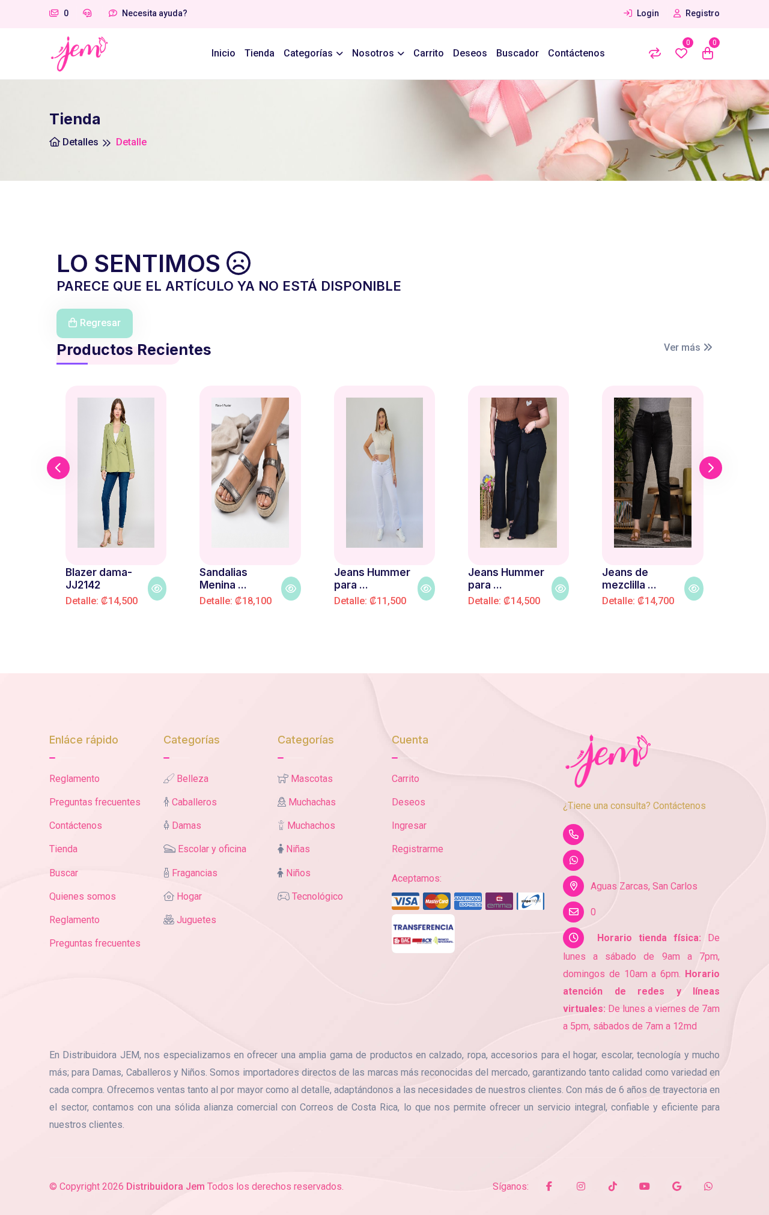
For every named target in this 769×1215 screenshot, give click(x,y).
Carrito (428, 53)
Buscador (517, 53)
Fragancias (194, 873)
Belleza (192, 778)
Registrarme (417, 849)
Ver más (683, 347)
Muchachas (312, 802)
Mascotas (312, 778)
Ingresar (409, 825)
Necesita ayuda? (153, 13)
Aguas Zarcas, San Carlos (644, 886)
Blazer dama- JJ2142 (98, 578)
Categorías (308, 53)
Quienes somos (82, 896)
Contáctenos (576, 53)
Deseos (470, 53)
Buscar (63, 873)
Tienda (260, 53)
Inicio (223, 53)
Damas (186, 825)
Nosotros (373, 53)
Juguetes (196, 920)
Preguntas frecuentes (95, 802)
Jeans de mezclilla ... (629, 578)
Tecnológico (317, 896)
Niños (298, 873)
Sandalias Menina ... (223, 578)
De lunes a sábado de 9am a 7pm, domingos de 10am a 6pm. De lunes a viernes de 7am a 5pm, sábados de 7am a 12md (641, 981)
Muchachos (311, 825)
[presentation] (58, 467)
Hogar (189, 896)
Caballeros (194, 802)
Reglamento (74, 778)
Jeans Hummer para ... (372, 578)
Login (647, 13)
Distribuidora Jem (165, 1186)
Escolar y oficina (212, 849)
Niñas (298, 849)
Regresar (100, 323)
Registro (702, 13)
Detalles (79, 142)
